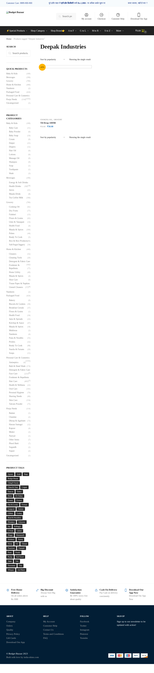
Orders (9, 626)
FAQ (45, 638)
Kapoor (12, 428)
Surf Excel (20, 557)
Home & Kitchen (13, 85)
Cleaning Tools (15, 258)
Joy (9, 526)
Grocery (58, 119)
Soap (11, 166)
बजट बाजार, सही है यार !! (138, 3)
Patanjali (21, 548)
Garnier (20, 509)
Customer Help (118, 19)
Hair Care (13, 381)
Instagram (84, 630)
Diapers (12, 147)
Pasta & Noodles (16, 338)
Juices (11, 190)
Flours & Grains (16, 218)
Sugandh (12, 447)
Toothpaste (13, 169)
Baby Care (13, 128)
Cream (12, 139)
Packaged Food (12, 92)
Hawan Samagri (16, 424)
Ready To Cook (15, 237)
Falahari (12, 214)
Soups (11, 353)
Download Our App (139, 19)
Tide (16, 561)
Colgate (24, 487)
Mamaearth (20, 535)
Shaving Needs (15, 396)
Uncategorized (12, 103)
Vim (20, 566)
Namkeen (10, 88)
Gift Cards (11, 638)
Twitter (83, 626)
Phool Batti (14, 443)
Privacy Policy (13, 634)
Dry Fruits (13, 211)
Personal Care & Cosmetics (17, 96)
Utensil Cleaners (16, 287)
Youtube (84, 638)
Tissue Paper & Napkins (19, 283)
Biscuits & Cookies (17, 304)
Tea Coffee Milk (16, 198)
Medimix (11, 539)
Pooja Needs (11, 99)
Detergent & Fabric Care (19, 261)
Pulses (11, 233)
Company (10, 621)
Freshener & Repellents (19, 377)
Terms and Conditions (53, 634)
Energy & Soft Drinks (18, 182)
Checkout (102, 19)
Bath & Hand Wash (17, 366)
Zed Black (21, 570)
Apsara (10, 474)
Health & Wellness (17, 385)
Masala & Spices (16, 229)
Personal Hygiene (16, 392)
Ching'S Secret (13, 483)
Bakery (12, 300)
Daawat (10, 492)
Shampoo (13, 162)
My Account (49, 621)
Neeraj (20, 539)
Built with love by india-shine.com (22, 657)
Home (8, 39)
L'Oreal (10, 531)
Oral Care (13, 389)
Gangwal (11, 509)
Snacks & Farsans (16, 349)
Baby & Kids (11, 73)
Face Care (13, 374)
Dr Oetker (19, 496)
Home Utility (14, 272)
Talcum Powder (15, 404)
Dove (10, 496)
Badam (12, 413)
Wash (11, 173)
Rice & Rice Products (18, 241)
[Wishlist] (87, 70)
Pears (10, 552)
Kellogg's (17, 526)
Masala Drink (14, 194)
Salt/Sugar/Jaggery (17, 244)
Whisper (11, 570)
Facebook (84, 621)
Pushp (10, 557)
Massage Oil (14, 158)
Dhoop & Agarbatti (17, 421)
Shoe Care (13, 280)
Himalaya (11, 522)
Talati (10, 561)
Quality (9, 630)
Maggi (10, 535)
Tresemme (11, 566)
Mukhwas (13, 330)
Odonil (24, 544)
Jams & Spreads (16, 319)
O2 (17, 544)
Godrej (19, 513)
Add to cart (66, 132)
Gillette (10, 513)
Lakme (19, 531)
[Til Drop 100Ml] (66, 91)
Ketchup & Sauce (16, 323)
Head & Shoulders (14, 518)
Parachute (11, 548)
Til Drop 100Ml (48, 123)
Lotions (12, 154)
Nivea (10, 544)
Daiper (12, 143)
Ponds (17, 552)
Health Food (14, 226)
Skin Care (13, 400)
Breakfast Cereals (16, 308)
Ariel (18, 474)
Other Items (14, 440)
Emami (10, 500)
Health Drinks (15, 186)
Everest (19, 500)
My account (86, 19)
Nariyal (12, 436)
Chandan (12, 417)
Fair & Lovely (13, 505)
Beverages (10, 77)
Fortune (24, 505)
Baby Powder (14, 132)
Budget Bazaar (13, 479)
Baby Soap (13, 135)
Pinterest (84, 634)
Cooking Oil (46, 119)
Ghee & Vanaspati (16, 222)
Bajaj (26, 474)
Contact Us (48, 630)
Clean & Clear (13, 487)
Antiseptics (13, 362)
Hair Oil (12, 150)
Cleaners (12, 254)
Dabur (19, 492)
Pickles (12, 342)
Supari (12, 451)
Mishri (12, 432)
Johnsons (21, 522)
